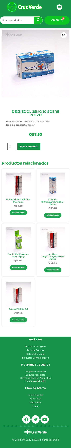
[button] (59, 7)
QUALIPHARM (42, 121)
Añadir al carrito (28, 146)
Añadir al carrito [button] (18, 213)
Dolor (31, 124)
